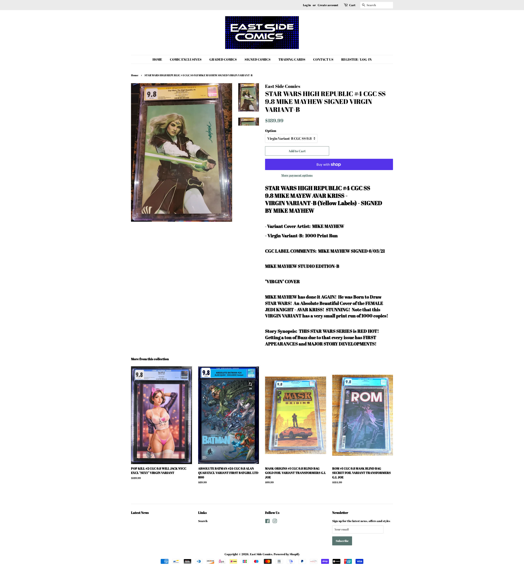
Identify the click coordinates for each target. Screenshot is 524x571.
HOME (157, 59)
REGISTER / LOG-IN (356, 59)
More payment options (297, 175)
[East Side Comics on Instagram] (274, 522)
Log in (307, 5)
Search (203, 521)
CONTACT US (323, 59)
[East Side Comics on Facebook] (267, 522)
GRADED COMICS (223, 59)
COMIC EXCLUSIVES (186, 59)
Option (270, 130)
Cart (352, 5)
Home (134, 75)
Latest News (140, 512)
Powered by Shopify (287, 554)
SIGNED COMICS (258, 59)
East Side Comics (261, 554)
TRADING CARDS (291, 59)
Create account (328, 5)
